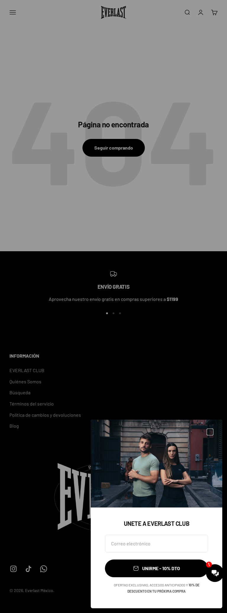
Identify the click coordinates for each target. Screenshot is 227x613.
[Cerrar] (210, 432)
